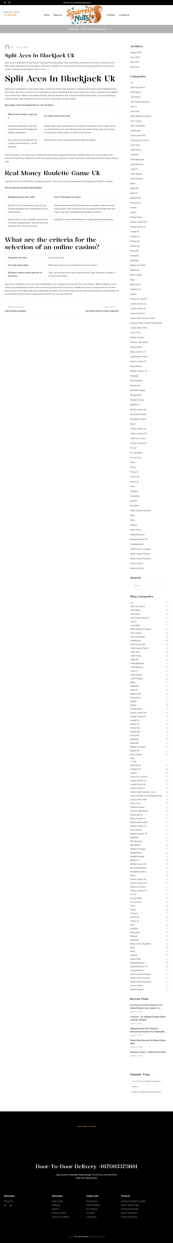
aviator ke (135, 236)
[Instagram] (9, 3)
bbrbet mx (134, 270)
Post (132, 486)
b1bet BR (134, 250)
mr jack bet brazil (138, 414)
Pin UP (133, 447)
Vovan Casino (136, 563)
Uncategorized (136, 544)
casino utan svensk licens (142, 318)
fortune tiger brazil (139, 342)
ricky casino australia (140, 510)
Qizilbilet (134, 491)
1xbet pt (134, 169)
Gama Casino (136, 346)
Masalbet (134, 375)
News (132, 423)
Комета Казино (137, 568)
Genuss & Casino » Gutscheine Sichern (148, 1052)
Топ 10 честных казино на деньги (146, 1081)
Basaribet (134, 260)
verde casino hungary (140, 548)
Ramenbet (135, 496)
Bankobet (134, 255)
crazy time (135, 332)
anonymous (135, 202)
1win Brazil (135, 96)
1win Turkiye (136, 120)
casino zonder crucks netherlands (146, 322)
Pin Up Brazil (136, 452)
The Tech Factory (81, 1236)
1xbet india (135, 144)
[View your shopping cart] (168, 15)
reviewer (134, 505)
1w (131, 82)
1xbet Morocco (136, 164)
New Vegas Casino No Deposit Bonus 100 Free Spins (29, 105)
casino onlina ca (138, 303)
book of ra (135, 284)
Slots (132, 515)
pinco (132, 462)
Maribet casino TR (138, 370)
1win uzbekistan (137, 125)
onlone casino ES (138, 433)
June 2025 (135, 57)
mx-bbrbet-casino (138, 419)
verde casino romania (140, 558)
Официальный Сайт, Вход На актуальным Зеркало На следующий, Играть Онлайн (147, 1031)
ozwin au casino (138, 438)
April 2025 (134, 66)
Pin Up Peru (135, 457)
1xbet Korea (135, 149)
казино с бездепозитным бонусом (146, 1091)
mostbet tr (135, 404)
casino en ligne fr (139, 298)
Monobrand (135, 385)
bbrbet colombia (137, 265)
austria (133, 207)
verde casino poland (139, 553)
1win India (134, 111)
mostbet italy (135, 395)
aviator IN (134, 231)
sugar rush (135, 529)
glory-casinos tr (137, 351)
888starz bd (135, 197)
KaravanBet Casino (139, 356)
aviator (133, 212)
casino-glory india (138, 327)
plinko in (134, 471)
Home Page (73, 28)
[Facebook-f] (5, 3)
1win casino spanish (139, 101)
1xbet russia (136, 173)
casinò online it (137, 313)
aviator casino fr (138, 226)
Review (133, 500)
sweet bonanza (137, 534)
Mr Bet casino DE (138, 409)
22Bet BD (134, 188)
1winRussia (135, 130)
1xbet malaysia (137, 159)
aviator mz (135, 241)
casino (133, 294)
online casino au (138, 428)
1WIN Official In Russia (140, 116)
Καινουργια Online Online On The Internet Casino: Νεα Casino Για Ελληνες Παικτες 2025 (146, 1007)
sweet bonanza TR (139, 539)
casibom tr (135, 289)
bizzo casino (136, 274)
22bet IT (134, 193)
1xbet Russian (136, 178)
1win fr (133, 106)
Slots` (132, 520)
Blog (132, 279)
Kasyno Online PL (138, 361)
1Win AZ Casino (137, 87)
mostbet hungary (138, 390)
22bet (132, 183)
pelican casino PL (138, 443)
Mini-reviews (136, 380)
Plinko (133, 467)
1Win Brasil (135, 92)
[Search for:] (149, 585)
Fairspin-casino (137, 337)
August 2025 (136, 52)
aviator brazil (136, 217)
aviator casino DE (138, 221)
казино (135, 1086)
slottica (133, 524)
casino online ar (138, 308)
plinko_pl (134, 481)
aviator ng (135, 245)
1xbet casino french (139, 140)
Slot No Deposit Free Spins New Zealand (23, 187)
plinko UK (134, 476)
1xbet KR (134, 154)
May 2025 (134, 61)
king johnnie (136, 366)
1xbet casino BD (138, 135)
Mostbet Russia (137, 399)
